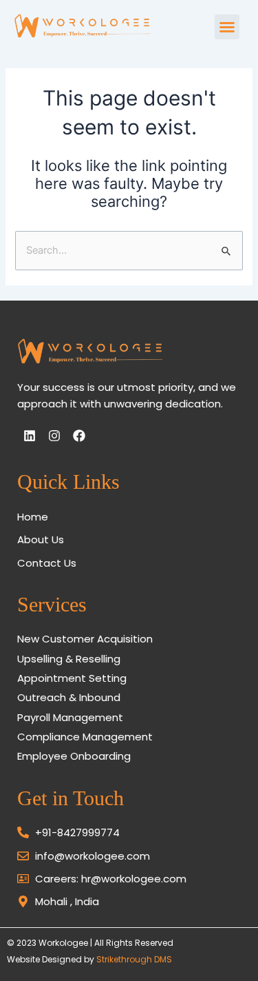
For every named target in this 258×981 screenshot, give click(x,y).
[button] (227, 26)
